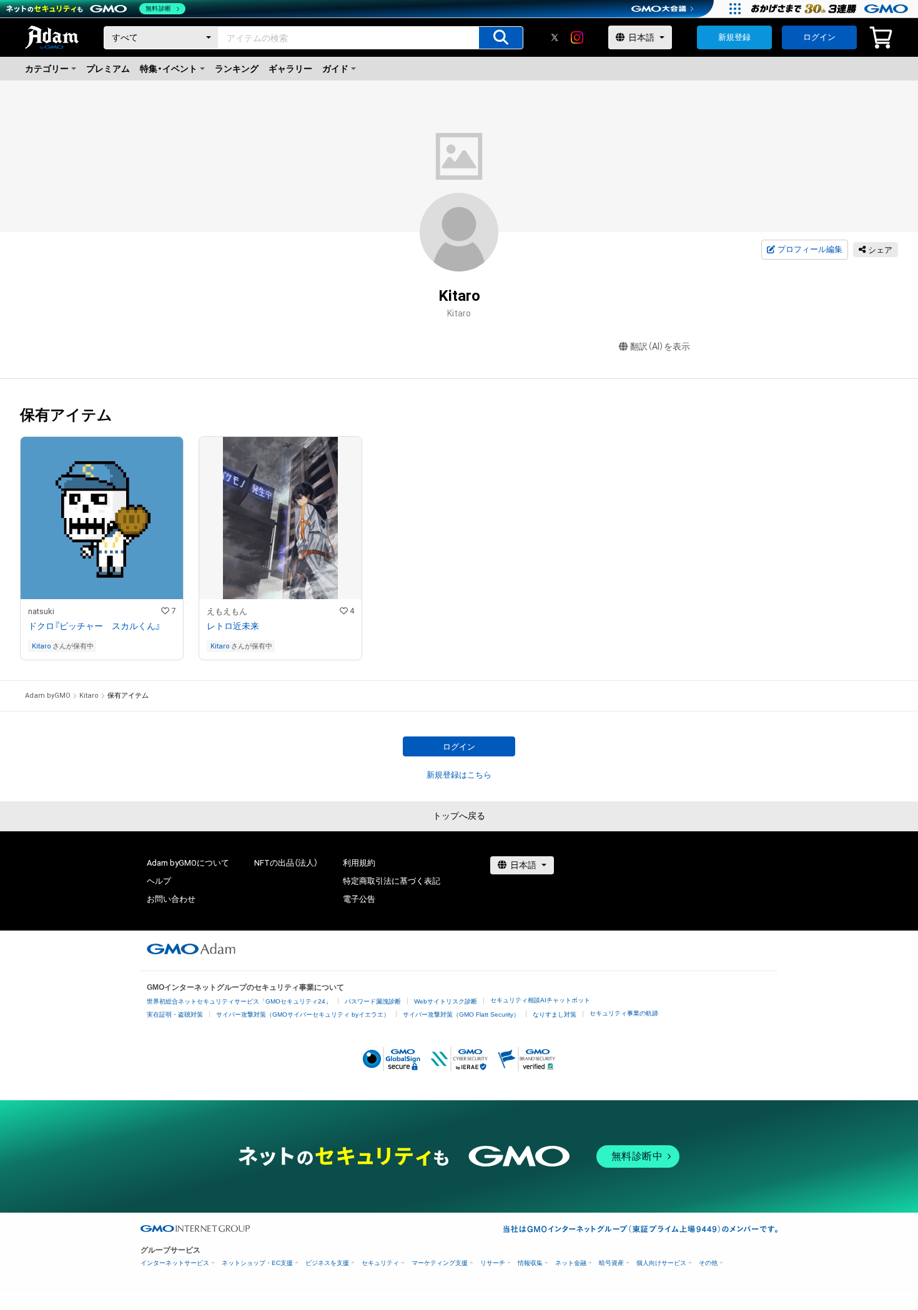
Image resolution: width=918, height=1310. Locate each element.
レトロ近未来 (233, 626)
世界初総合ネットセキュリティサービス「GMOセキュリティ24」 (239, 1001)
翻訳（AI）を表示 (660, 346)
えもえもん (227, 611)
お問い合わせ (171, 899)
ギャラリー (290, 68)
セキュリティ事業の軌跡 (624, 1013)
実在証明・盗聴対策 (175, 1014)
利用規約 (359, 863)
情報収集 (530, 1262)
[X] (554, 37)
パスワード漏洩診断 (373, 1001)
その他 (708, 1262)
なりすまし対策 (554, 1014)
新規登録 (734, 37)
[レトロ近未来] (280, 548)
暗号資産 (611, 1262)
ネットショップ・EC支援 (257, 1262)
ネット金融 (570, 1262)
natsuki (41, 611)
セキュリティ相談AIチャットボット (540, 1000)
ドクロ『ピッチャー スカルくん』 (94, 626)
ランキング (237, 68)
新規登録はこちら (459, 775)
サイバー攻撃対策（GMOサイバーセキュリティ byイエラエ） (303, 1014)
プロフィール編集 (809, 249)
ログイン (819, 37)
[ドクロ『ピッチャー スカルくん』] (102, 548)
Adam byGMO (48, 696)
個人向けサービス (661, 1262)
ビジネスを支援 (327, 1262)
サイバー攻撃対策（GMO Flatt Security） (461, 1014)
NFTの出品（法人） (286, 863)
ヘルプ (159, 881)
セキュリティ (380, 1262)
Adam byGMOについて (188, 863)
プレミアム (108, 69)
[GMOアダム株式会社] (191, 948)
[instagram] (577, 37)
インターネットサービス (175, 1262)
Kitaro (41, 646)
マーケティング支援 (440, 1262)
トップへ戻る (459, 816)
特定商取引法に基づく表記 (391, 881)
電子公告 (359, 899)
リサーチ (492, 1262)
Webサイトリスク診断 (445, 1001)
